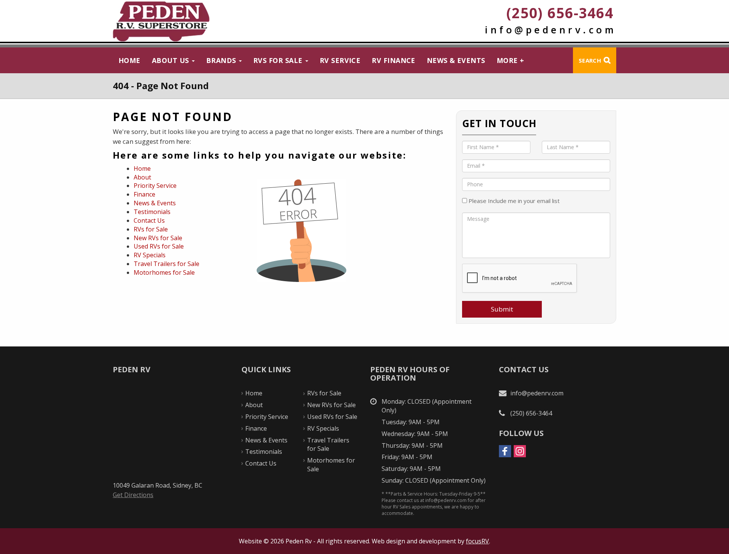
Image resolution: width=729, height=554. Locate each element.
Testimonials (152, 212)
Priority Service (155, 185)
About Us (171, 60)
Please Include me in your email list (513, 201)
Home (129, 60)
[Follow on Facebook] (505, 451)
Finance (144, 194)
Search (590, 60)
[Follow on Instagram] (520, 451)
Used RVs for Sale (159, 246)
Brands (222, 60)
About (142, 177)
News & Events (456, 60)
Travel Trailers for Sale (166, 264)
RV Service (340, 60)
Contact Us (149, 220)
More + (510, 60)
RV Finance (393, 60)
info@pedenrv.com (550, 29)
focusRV (477, 541)
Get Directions (133, 495)
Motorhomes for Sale (164, 272)
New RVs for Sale (158, 238)
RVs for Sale (279, 60)
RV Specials (150, 255)
